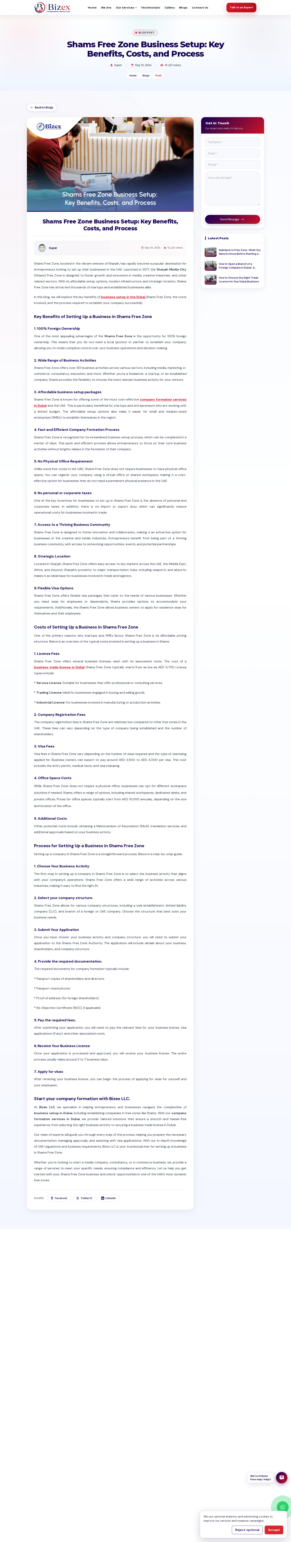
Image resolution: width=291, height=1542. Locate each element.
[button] (267, 1477)
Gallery (170, 7)
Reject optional (247, 1530)
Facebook (61, 1198)
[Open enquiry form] (281, 1477)
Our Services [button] (125, 7)
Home (92, 7)
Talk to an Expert (241, 7)
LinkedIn (111, 1198)
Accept (274, 1530)
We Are (106, 7)
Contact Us (200, 7)
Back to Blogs (44, 107)
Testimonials (150, 7)
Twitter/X (86, 1198)
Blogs (183, 7)
